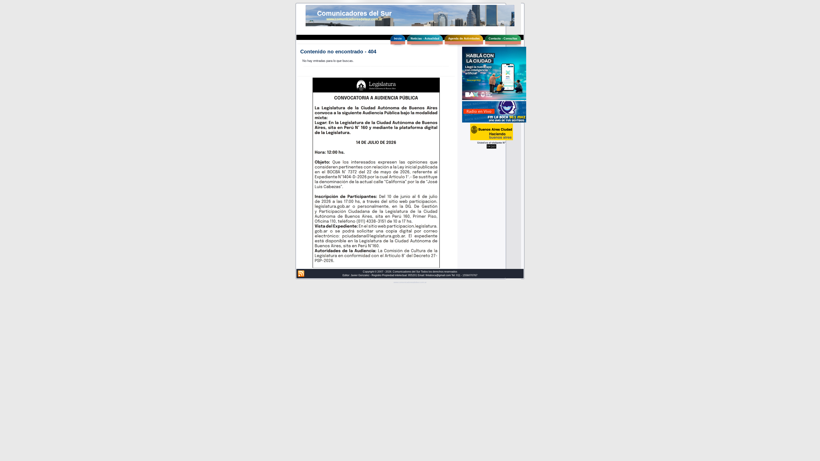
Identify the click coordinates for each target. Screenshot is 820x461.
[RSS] (301, 273)
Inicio (398, 38)
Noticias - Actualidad (425, 38)
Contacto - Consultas (503, 38)
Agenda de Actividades (464, 38)
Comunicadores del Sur (354, 13)
